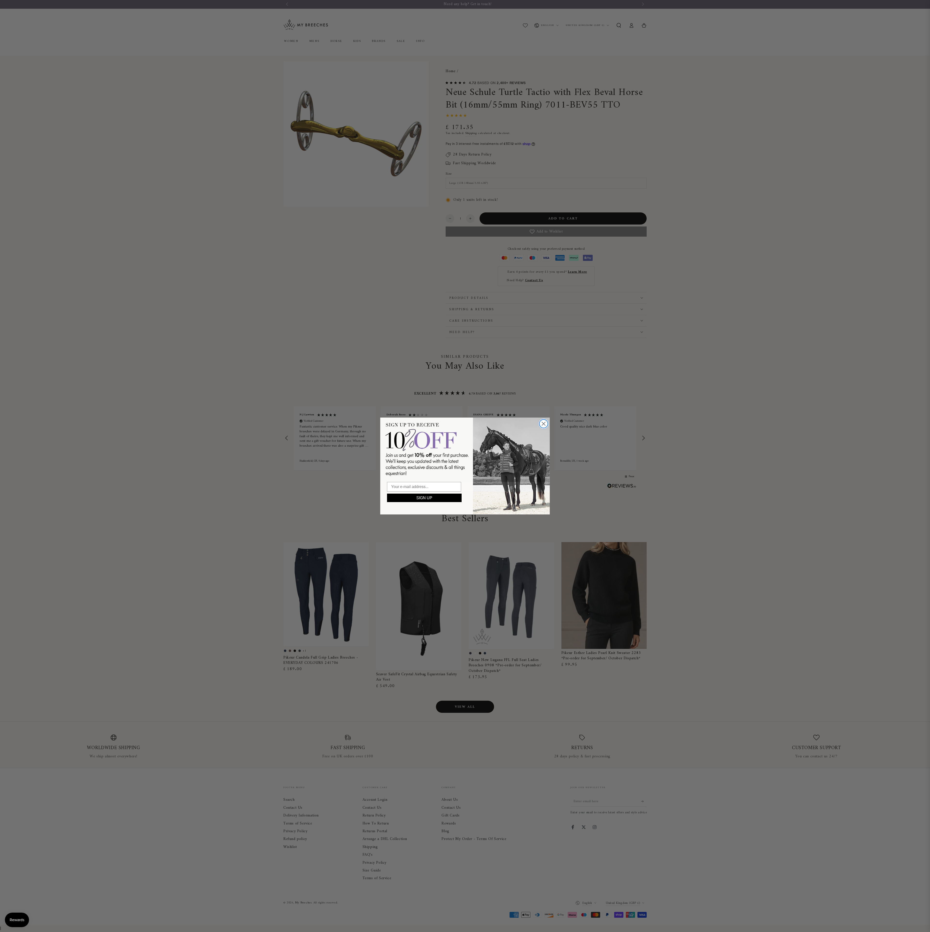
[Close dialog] (543, 423)
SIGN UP (424, 498)
